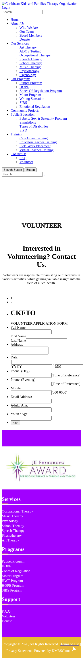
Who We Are (28, 27)
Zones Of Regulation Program (40, 91)
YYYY (16, 366)
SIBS (23, 102)
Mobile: (16, 388)
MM (58, 366)
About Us (17, 23)
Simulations (27, 122)
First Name (18, 336)
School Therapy (30, 63)
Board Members (30, 35)
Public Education (23, 114)
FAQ (23, 158)
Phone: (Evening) (23, 379)
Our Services (20, 43)
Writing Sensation (31, 99)
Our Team (26, 31)
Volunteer (26, 162)
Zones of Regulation (16, 571)
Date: (14, 357)
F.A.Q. (7, 611)
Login (6, 7)
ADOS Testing (30, 51)
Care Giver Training (33, 138)
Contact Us (18, 154)
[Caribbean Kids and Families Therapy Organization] (39, 3)
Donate (24, 39)
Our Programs (20, 79)
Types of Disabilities (33, 126)
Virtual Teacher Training (36, 150)
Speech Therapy (30, 59)
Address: (17, 344)
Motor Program (30, 95)
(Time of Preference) (66, 375)
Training (16, 134)
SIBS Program (12, 590)
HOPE (24, 87)
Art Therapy (28, 47)
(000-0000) (59, 392)
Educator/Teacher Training (38, 142)
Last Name (18, 340)
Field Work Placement (34, 146)
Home (15, 20)
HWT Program (12, 581)
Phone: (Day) (20, 371)
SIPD (23, 130)
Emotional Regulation (34, 106)
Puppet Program (30, 83)
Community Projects (25, 110)
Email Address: (21, 397)
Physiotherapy (29, 71)
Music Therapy (30, 67)
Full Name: (18, 327)
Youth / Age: (19, 414)
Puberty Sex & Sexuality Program (43, 118)
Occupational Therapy (35, 55)
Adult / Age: (19, 405)
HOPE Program (13, 585)
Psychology (27, 75)
